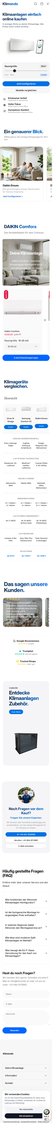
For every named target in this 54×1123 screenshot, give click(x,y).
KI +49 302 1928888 (26, 834)
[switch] (46, 1119)
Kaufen (10, 427)
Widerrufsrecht (43, 1122)
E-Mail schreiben (26, 846)
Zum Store (16, 712)
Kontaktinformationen (28, 1122)
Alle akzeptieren (26, 1116)
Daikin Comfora (12, 331)
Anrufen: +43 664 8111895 (26, 840)
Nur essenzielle (26, 1109)
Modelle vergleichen (26, 90)
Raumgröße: (17, 341)
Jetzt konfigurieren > (13, 196)
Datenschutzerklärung (11, 1122)
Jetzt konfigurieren (26, 84)
